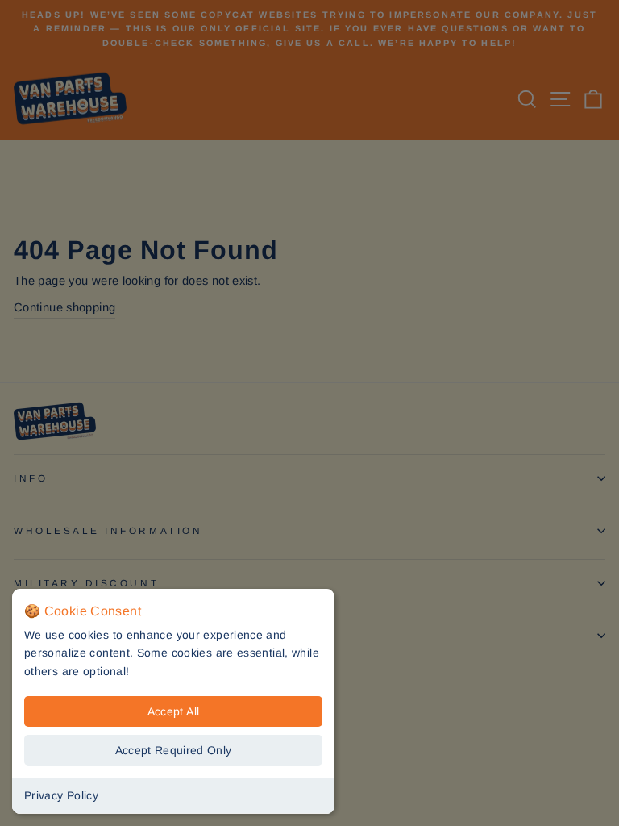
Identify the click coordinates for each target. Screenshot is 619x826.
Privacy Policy (61, 795)
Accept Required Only (173, 750)
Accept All (173, 711)
